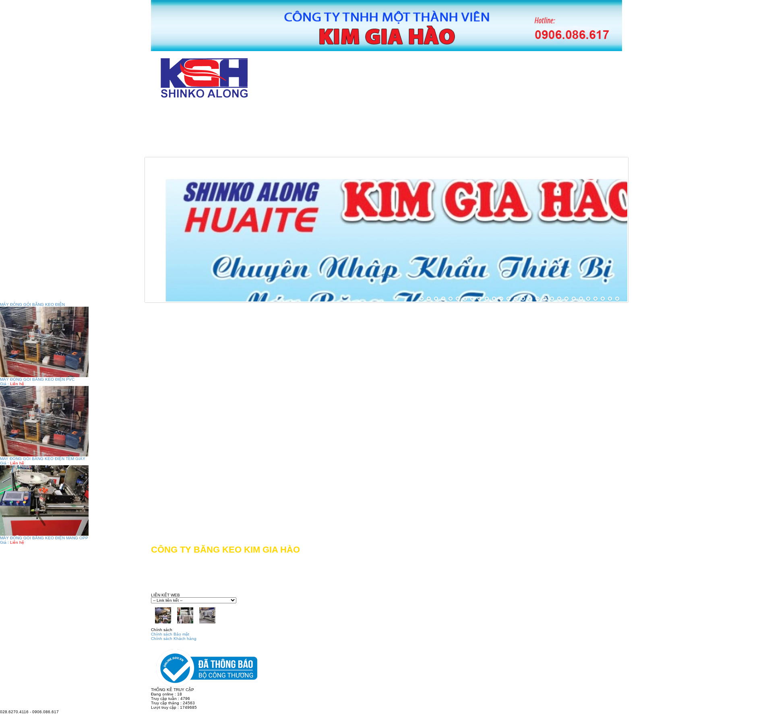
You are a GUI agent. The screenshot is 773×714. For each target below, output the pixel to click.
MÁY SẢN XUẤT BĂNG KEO (374, 130)
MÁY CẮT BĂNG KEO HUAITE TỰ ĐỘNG (508, 112)
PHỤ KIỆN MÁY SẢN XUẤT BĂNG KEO (223, 148)
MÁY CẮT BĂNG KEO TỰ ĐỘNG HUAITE (356, 112)
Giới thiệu (248, 112)
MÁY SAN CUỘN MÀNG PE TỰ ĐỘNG (501, 130)
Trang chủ (183, 112)
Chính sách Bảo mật (170, 634)
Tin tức (324, 148)
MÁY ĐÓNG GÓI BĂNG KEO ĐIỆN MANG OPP (44, 538)
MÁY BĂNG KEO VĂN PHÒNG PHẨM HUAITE (234, 130)
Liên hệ (378, 148)
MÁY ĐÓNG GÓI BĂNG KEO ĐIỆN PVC (37, 379)
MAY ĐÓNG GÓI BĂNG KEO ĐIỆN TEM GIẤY (42, 458)
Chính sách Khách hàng (173, 638)
